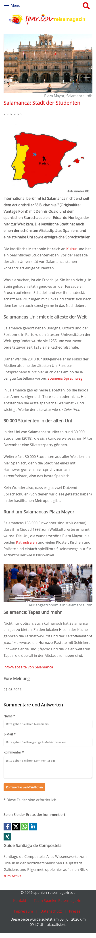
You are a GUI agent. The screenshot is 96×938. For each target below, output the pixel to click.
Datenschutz (51, 911)
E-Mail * (10, 734)
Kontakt (19, 900)
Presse (74, 911)
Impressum (23, 911)
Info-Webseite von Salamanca (28, 667)
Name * (9, 716)
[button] (7, 826)
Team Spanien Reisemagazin (57, 900)
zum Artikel (13, 876)
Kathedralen (26, 542)
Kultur (71, 248)
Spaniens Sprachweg (65, 378)
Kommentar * (14, 752)
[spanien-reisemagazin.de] (48, 19)
